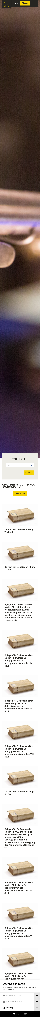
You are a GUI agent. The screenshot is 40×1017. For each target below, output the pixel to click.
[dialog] (20, 998)
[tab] (37, 996)
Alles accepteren (20, 1014)
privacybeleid (10, 989)
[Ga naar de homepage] (6, 4)
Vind (30, 472)
